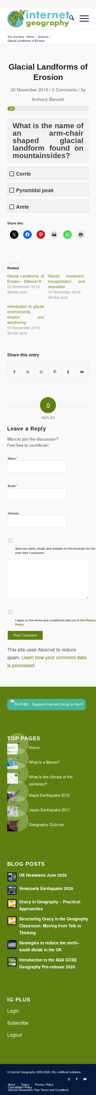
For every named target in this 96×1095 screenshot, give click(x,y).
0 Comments (64, 89)
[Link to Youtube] (85, 1079)
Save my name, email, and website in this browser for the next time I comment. (55, 550)
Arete (22, 206)
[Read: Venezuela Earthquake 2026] (12, 890)
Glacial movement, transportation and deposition (66, 281)
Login (13, 1010)
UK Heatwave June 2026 (43, 875)
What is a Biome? (44, 762)
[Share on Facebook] (14, 372)
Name (13, 458)
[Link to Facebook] (77, 1079)
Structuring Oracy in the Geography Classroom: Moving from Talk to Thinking (53, 926)
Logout (14, 1034)
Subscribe (18, 1022)
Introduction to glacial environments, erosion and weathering (25, 314)
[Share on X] (28, 372)
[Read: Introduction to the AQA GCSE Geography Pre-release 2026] (12, 962)
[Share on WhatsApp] (41, 372)
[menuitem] (69, 18)
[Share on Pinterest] (55, 372)
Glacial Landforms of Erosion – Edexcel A (25, 278)
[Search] (69, 18)
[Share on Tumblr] (68, 372)
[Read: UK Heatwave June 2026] (12, 877)
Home (34, 747)
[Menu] (81, 18)
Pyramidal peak (35, 190)
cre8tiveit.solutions (69, 1072)
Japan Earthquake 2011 (49, 809)
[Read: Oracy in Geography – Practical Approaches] (12, 903)
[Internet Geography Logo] (40, 18)
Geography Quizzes (46, 824)
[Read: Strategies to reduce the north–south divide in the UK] (12, 944)
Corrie (23, 173)
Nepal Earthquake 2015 (49, 795)
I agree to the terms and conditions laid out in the (55, 622)
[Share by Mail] (82, 372)
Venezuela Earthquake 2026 (46, 888)
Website (13, 513)
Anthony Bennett (48, 99)
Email (13, 485)
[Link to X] (69, 1079)
